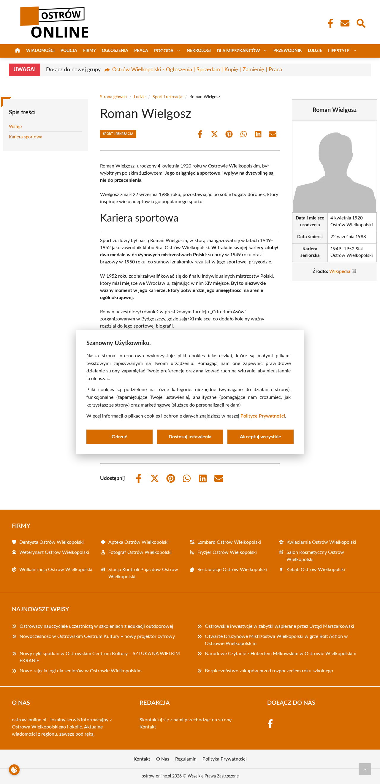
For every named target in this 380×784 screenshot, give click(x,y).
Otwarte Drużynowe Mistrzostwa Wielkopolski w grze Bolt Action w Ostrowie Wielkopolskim (276, 640)
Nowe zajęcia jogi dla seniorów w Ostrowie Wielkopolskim (81, 670)
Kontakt (148, 727)
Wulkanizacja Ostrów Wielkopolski (55, 569)
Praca (141, 51)
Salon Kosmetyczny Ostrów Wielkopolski (315, 556)
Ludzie (315, 51)
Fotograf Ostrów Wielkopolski (140, 552)
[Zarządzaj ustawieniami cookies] (14, 769)
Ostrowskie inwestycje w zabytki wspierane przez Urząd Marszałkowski (279, 626)
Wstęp (15, 126)
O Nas (162, 759)
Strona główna (113, 97)
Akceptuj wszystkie (260, 436)
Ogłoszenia (115, 51)
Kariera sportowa (25, 137)
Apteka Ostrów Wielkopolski (138, 542)
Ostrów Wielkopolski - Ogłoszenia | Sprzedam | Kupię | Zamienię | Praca (197, 69)
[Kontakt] (344, 23)
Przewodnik (287, 51)
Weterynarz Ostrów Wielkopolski (54, 552)
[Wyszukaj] (360, 22)
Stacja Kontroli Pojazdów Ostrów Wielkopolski (143, 573)
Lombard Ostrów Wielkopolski (229, 542)
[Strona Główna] (17, 51)
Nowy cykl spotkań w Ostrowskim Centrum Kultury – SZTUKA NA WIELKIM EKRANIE (100, 657)
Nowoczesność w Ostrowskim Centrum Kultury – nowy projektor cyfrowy (97, 636)
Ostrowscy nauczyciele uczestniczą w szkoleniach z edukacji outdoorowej (96, 626)
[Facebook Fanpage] (328, 23)
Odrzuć (119, 436)
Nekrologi (199, 51)
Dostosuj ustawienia (190, 436)
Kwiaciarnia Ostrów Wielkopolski (321, 542)
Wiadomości (40, 51)
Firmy (89, 51)
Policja (69, 51)
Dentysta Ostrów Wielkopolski (51, 542)
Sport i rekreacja (167, 97)
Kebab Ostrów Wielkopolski (315, 569)
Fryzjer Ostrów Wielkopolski (227, 552)
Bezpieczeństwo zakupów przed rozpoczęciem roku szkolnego (269, 670)
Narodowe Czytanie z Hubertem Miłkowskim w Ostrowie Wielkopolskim (280, 653)
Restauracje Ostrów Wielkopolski (232, 569)
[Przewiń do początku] (365, 769)
